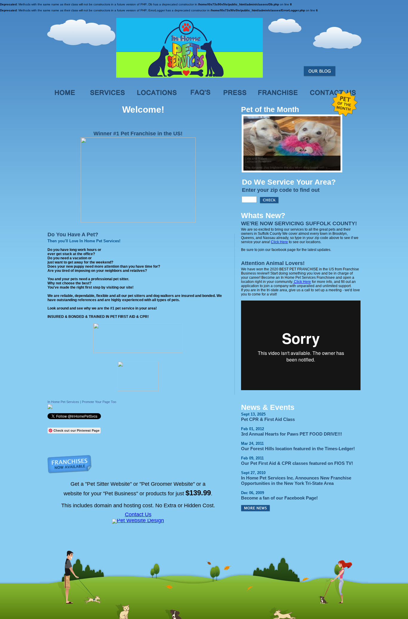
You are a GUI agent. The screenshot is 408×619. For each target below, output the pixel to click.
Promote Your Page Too (99, 402)
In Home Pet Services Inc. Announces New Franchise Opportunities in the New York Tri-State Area (296, 480)
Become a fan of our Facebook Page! (279, 497)
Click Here (279, 242)
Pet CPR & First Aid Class (268, 419)
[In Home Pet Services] (49, 408)
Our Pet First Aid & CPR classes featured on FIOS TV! (297, 463)
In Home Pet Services (63, 402)
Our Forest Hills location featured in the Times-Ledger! (298, 448)
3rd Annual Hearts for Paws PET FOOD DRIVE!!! (291, 433)
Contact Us (138, 514)
